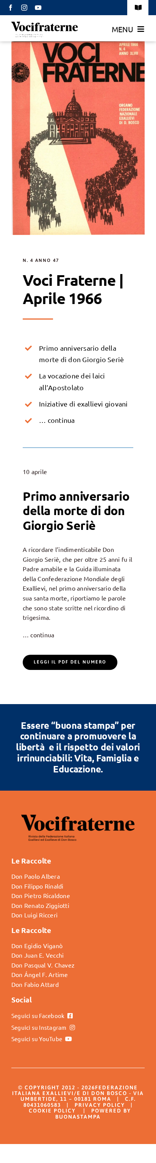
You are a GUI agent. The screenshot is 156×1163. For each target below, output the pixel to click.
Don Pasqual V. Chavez (43, 965)
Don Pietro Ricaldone (40, 895)
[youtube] (38, 8)
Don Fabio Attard (35, 984)
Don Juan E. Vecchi (37, 955)
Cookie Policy (52, 1111)
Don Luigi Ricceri (34, 915)
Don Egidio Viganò (36, 945)
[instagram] (24, 8)
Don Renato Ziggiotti (40, 905)
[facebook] (11, 8)
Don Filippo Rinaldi (37, 886)
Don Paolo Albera (35, 876)
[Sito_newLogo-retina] (44, 24)
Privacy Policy (100, 1105)
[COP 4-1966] (78, 44)
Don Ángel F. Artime (39, 974)
